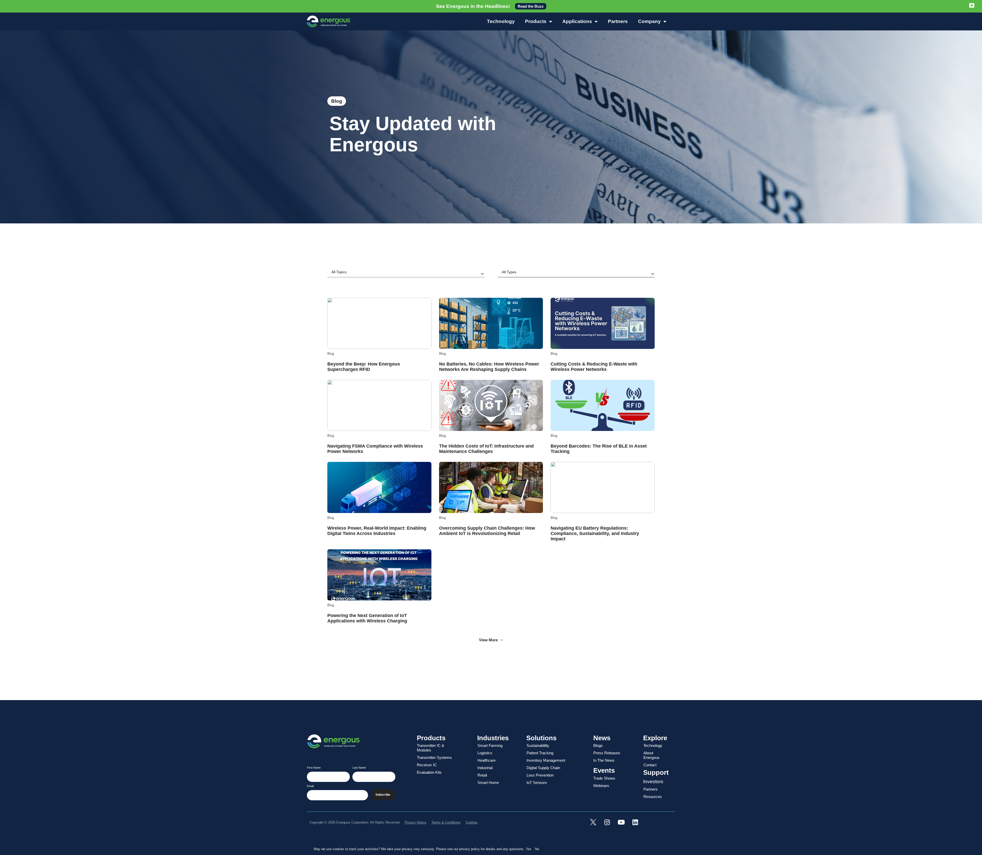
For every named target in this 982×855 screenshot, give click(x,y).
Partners (618, 21)
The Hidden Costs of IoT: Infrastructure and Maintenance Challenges (486, 448)
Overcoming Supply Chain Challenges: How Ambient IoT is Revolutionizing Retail (487, 531)
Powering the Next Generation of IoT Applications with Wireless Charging (367, 618)
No (537, 849)
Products (535, 21)
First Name (314, 767)
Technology (501, 21)
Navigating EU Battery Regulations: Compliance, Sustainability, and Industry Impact (595, 533)
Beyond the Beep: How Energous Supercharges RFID (363, 366)
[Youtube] (621, 822)
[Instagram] (607, 822)
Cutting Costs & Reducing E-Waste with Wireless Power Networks (594, 366)
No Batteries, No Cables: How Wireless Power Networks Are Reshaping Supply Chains (489, 366)
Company (649, 21)
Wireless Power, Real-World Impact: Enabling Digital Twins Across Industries (376, 531)
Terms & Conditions (446, 822)
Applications (577, 21)
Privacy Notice (415, 822)
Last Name (359, 767)
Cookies (472, 822)
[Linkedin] (635, 822)
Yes (528, 849)
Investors (653, 781)
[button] (491, 639)
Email (310, 786)
